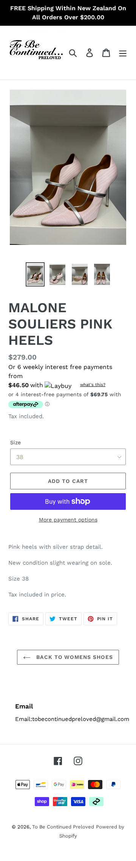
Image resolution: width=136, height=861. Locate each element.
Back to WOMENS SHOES (73, 657)
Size (15, 442)
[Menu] (122, 52)
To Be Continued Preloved (63, 827)
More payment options (68, 520)
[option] (35, 274)
